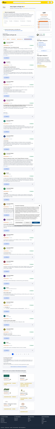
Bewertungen (3, 420)
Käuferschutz (2, 419)
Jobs (28, 421)
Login (42, 423)
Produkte (43, 418)
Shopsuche (16, 420)
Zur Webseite (43, 50)
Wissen (43, 422)
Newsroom (29, 420)
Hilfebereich (16, 419)
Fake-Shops (16, 418)
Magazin (29, 418)
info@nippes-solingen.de (42, 45)
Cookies (11, 427)
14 (24, 354)
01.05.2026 (10, 103)
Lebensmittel (14, 383)
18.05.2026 (10, 264)
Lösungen (43, 419)
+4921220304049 (40, 42)
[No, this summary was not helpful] (33, 25)
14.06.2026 (10, 191)
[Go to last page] (28, 354)
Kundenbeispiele (44, 421)
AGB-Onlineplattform (22, 427)
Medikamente (14, 396)
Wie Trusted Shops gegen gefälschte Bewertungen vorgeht (13, 30)
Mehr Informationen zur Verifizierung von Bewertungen (19, 366)
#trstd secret (2, 421)
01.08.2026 (10, 237)
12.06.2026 (10, 222)
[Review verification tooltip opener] (24, 6)
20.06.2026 (10, 123)
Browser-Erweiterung (4, 422)
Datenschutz (7, 427)
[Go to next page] (26, 354)
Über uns (29, 419)
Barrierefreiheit (15, 427)
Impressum (2, 427)
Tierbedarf (5, 384)
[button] (48, 2)
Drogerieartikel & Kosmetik (40, 65)
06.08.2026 (10, 318)
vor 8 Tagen (10, 278)
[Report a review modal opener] (32, 58)
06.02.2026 (10, 156)
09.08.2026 (10, 305)
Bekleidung (21, 383)
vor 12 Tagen (11, 45)
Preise (42, 420)
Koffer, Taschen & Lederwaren (24, 384)
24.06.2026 (10, 84)
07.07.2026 (10, 290)
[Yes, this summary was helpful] (31, 25)
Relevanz (32, 36)
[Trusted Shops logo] (4, 2)
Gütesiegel (2, 418)
